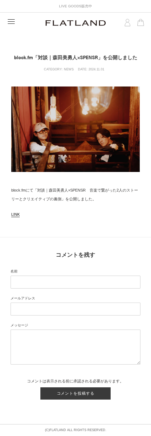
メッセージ (19, 325)
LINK (15, 214)
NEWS (69, 69)
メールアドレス (23, 298)
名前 (14, 271)
